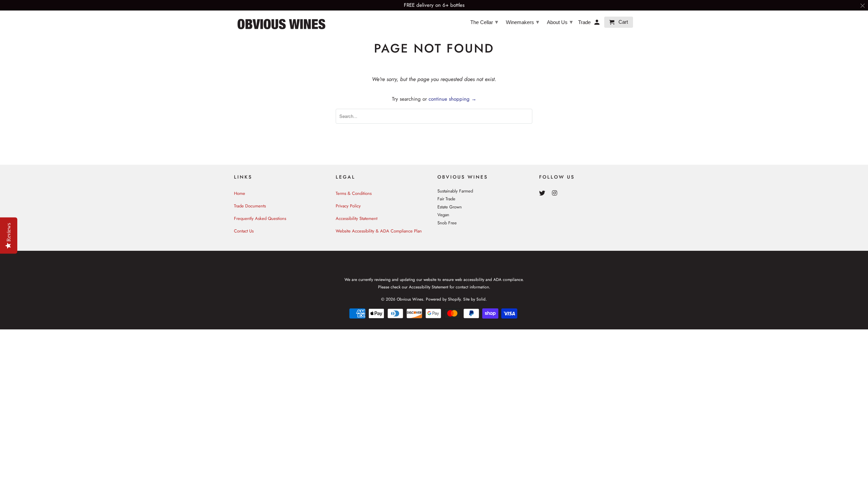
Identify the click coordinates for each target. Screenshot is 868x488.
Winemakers (522, 22)
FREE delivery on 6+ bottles (434, 5)
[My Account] (597, 23)
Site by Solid (474, 299)
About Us (560, 22)
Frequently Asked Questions (260, 218)
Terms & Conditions (354, 193)
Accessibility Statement (356, 218)
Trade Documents (250, 206)
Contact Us (244, 231)
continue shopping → (452, 99)
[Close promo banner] (863, 5)
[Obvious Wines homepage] (281, 24)
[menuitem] (484, 21)
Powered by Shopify (443, 299)
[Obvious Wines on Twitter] (543, 193)
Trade (584, 22)
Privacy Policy (348, 206)
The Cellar (484, 22)
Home (239, 193)
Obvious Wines (410, 299)
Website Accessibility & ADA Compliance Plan (379, 231)
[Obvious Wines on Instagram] (555, 193)
